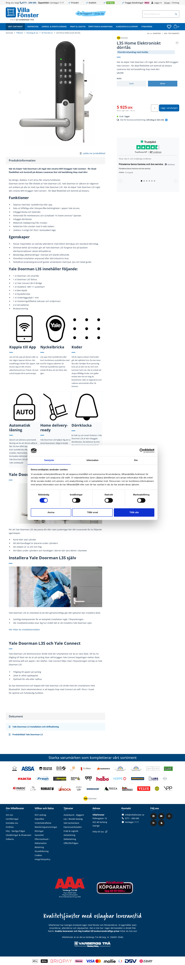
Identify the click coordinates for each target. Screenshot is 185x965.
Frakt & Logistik (78, 26)
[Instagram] (169, 816)
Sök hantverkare (71, 823)
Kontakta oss (12, 823)
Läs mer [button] (120, 72)
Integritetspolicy (42, 859)
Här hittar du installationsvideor (24, 629)
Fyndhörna (146, 26)
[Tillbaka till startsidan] (22, 12)
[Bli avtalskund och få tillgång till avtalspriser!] (90, 15)
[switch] (76, 500)
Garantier (39, 835)
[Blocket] (161, 822)
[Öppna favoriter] (169, 26)
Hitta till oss (98, 831)
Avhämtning (69, 835)
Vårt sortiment (15, 26)
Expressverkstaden (73, 827)
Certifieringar (12, 819)
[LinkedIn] (154, 822)
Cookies (38, 855)
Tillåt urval (92, 512)
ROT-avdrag (40, 815)
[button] (176, 14)
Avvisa (51, 512)
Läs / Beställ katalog (73, 819)
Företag (175, 3)
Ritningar (39, 831)
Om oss (9, 815)
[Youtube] (161, 816)
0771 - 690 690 (29, 2)
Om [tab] (136, 460)
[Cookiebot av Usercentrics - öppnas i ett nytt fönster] (141, 450)
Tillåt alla (134, 512)
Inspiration (32, 26)
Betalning (39, 847)
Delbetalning (70, 839)
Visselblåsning (42, 851)
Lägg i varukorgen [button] (169, 108)
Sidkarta (10, 839)
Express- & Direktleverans (54, 26)
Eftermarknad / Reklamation (42, 841)
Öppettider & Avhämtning (100, 26)
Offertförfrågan (71, 843)
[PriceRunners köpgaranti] (114, 889)
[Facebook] (154, 816)
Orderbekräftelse (43, 823)
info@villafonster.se (134, 814)
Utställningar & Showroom (18, 835)
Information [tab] (92, 460)
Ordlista (10, 827)
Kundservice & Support (127, 26)
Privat (167, 3)
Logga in (158, 3)
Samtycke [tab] (49, 460)
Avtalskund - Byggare (74, 815)
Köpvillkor (39, 819)
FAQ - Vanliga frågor (15, 831)
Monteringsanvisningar (46, 827)
